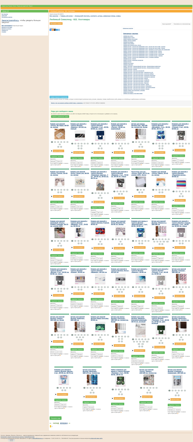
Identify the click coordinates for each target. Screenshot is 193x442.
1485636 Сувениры (128, 64)
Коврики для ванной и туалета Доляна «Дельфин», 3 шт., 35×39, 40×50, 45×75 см (161, 126)
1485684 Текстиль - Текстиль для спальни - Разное (136, 89)
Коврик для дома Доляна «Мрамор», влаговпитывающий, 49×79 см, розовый (139, 319)
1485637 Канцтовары (128, 43)
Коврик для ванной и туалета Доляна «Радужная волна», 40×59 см (180, 174)
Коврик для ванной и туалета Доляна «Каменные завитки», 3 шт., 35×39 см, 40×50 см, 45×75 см (100, 175)
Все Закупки (5, 14)
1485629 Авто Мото (128, 36)
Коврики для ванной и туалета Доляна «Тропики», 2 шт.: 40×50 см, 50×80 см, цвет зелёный (160, 320)
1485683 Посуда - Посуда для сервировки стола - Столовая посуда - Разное (142, 52)
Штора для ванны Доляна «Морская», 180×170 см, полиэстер (91, 371)
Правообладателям (29, 437)
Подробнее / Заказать (56, 156)
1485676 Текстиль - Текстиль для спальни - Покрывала (137, 86)
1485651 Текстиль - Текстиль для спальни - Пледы (136, 84)
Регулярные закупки (7, 17)
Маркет (31, 6)
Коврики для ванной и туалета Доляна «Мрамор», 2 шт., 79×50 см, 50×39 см (79, 223)
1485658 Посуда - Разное (129, 58)
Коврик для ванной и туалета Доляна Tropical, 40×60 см (100, 222)
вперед (64, 422)
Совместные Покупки (7, 6)
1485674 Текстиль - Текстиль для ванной (133, 70)
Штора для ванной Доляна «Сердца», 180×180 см (179, 270)
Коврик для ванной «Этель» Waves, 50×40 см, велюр (160, 173)
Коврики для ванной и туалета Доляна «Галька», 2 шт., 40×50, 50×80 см (180, 126)
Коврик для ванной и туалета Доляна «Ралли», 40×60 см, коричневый (119, 126)
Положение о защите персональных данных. (12, 437)
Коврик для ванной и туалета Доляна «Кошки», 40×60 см (78, 270)
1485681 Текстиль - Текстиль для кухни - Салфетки (136, 80)
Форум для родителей (22, 6)
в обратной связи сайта (96, 438)
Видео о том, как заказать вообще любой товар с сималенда (67, 103)
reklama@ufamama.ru (37, 438)
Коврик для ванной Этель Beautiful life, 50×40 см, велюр (118, 222)
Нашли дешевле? (166, 24)
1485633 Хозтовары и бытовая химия (132, 93)
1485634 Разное (127, 61)
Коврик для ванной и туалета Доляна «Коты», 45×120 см (120, 270)
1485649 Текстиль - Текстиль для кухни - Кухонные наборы (138, 74)
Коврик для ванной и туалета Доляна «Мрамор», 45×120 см (99, 270)
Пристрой (4, 15)
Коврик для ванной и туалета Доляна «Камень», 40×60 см (139, 270)
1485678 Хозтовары (128, 92)
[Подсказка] (60, 164)
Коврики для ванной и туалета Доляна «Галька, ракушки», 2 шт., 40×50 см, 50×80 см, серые (181, 223)
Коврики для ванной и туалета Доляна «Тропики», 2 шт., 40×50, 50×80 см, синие (100, 126)
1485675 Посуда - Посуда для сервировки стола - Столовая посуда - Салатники (143, 54)
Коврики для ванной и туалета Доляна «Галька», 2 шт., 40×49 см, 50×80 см (160, 271)
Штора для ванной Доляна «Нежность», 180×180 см (159, 222)
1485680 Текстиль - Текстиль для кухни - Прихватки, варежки (139, 77)
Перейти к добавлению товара (60, 116)
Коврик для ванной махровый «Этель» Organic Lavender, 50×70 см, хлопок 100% (59, 223)
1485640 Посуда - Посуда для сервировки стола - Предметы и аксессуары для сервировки (146, 49)
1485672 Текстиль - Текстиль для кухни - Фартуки (136, 83)
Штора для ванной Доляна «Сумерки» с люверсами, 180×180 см (177, 371)
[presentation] (128, 28)
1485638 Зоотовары (128, 42)
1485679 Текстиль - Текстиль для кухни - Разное (135, 78)
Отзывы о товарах (57, 23)
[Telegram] (59, 30)
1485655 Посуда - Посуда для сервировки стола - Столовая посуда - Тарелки (143, 55)
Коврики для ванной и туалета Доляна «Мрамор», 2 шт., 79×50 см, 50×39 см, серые (119, 174)
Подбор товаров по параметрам (59, 97)
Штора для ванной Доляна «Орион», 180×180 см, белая (57, 318)
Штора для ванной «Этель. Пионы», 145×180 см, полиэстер (147, 371)
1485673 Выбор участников (130, 39)
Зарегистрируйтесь (10, 20)
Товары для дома (66, 16)
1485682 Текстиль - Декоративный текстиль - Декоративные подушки (141, 67)
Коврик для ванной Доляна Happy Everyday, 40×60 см (100, 318)
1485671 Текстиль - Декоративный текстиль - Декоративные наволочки (142, 66)
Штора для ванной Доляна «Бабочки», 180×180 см (78, 318)
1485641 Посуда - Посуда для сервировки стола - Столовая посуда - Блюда (142, 51)
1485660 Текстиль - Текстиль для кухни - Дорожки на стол (138, 72)
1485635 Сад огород (128, 63)
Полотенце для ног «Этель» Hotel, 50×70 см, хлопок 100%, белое (140, 173)
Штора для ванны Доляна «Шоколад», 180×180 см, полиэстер (180, 318)
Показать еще (55, 418)
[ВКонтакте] (50, 30)
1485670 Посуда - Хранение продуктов (133, 60)
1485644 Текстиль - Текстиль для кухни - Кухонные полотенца (139, 75)
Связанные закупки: (130, 33)
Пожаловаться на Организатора (182, 24)
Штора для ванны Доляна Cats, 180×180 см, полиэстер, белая (139, 125)
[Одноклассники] (53, 30)
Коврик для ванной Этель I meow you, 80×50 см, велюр (80, 173)
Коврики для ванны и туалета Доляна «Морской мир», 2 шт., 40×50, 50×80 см (139, 223)
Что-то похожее (98, 152)
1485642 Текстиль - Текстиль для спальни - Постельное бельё (139, 87)
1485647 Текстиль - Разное (130, 69)
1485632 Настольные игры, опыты (132, 45)
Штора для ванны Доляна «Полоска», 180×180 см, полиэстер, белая (120, 319)
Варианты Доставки (7, 27)
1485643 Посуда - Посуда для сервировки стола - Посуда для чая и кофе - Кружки (144, 46)
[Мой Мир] (57, 30)
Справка (4, 31)
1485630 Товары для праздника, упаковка (134, 90)
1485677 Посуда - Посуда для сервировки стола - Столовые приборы (141, 57)
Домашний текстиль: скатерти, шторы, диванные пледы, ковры (98, 16)
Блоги (14, 6)
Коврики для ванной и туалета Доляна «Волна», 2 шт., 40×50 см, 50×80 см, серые (59, 271)
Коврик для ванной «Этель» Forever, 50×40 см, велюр (58, 173)
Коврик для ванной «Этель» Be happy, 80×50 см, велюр (59, 125)
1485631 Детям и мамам (129, 40)
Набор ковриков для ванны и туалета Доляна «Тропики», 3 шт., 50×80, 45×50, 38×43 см (120, 372)
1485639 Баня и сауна (128, 37)
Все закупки (54, 16)
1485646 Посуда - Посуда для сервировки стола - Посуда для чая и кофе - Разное (144, 48)
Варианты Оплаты (6, 28)
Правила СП (5, 30)
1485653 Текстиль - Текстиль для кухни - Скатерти (136, 81)
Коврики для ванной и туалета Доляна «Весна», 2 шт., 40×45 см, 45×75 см (63, 371)
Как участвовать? (7, 25)
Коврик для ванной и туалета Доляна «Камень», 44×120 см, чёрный (79, 126)
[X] (55, 30)
